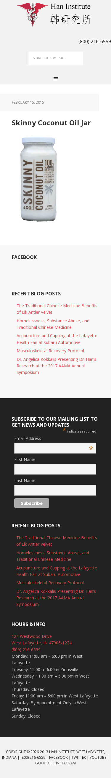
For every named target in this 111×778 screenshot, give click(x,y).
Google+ (43, 763)
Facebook (24, 257)
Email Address (53, 439)
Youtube (98, 757)
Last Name (25, 480)
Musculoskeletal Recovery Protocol (50, 350)
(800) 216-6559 (26, 649)
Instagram (66, 763)
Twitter (79, 757)
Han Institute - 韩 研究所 (55, 15)
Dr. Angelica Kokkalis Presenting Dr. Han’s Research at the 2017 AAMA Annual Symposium (56, 365)
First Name (25, 459)
